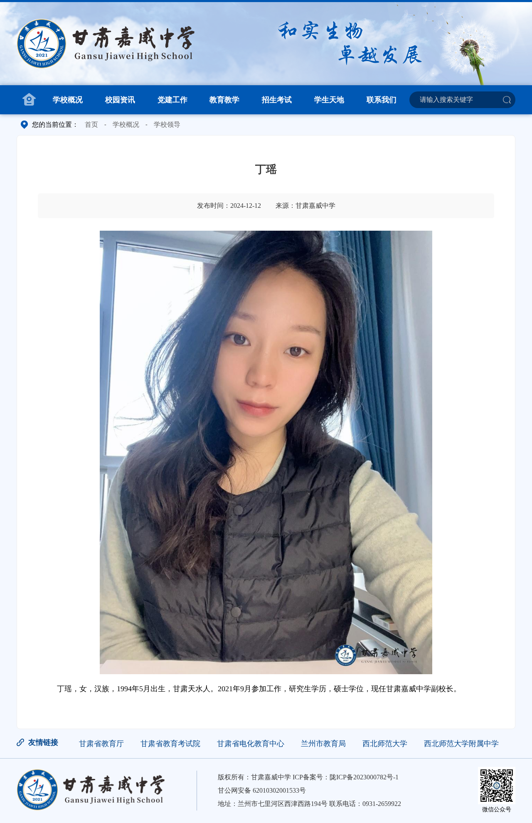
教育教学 (224, 100)
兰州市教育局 (323, 743)
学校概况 (68, 100)
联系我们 (382, 100)
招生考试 (277, 100)
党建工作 (172, 100)
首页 (91, 124)
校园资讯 (120, 100)
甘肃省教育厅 (101, 743)
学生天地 (329, 100)
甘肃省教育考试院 (170, 743)
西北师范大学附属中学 (461, 743)
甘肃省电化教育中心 (250, 743)
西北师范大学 (384, 743)
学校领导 (167, 124)
